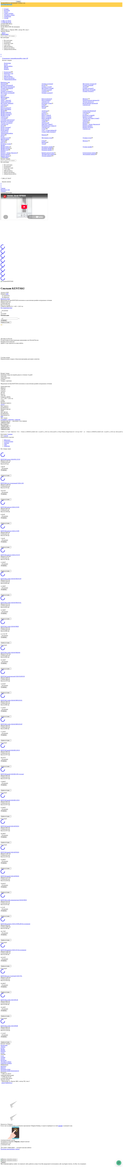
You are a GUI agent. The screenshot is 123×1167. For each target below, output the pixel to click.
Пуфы (43, 105)
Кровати (6, 69)
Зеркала (3, 135)
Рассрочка (7, 10)
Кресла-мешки (46, 100)
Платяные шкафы (47, 148)
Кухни (6, 64)
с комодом (17, 419)
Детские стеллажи (6, 123)
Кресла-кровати (6, 108)
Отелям (6, 18)
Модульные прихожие (8, 87)
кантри (6, 435)
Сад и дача (7, 75)
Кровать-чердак (88, 127)
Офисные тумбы (47, 124)
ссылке (60, 1125)
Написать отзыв (5, 299)
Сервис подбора (8, 13)
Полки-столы (5, 129)
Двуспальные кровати (89, 154)
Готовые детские (88, 88)
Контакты (3, 1066)
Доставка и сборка (9, 15)
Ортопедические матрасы (91, 100)
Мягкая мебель (8, 66)
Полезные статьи (5, 1069)
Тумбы (44, 121)
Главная (3, 188)
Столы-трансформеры (89, 111)
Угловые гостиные (47, 84)
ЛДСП (2, 404)
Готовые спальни (47, 93)
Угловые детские (88, 91)
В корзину (3, 320)
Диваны (3, 99)
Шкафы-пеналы (6, 114)
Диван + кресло (6, 100)
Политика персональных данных (10, 1149)
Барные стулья (87, 117)
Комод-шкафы (46, 118)
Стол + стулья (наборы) (49, 130)
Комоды (44, 114)
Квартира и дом (8, 73)
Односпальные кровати (89, 153)
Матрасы (85, 99)
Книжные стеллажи (7, 121)
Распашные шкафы (47, 147)
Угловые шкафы (87, 147)
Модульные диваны (7, 103)
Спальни (44, 91)
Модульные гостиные (7, 93)
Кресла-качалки (47, 99)
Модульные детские (89, 90)
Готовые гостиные (7, 91)
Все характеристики (6, 308)
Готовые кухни (47, 87)
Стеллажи (3, 118)
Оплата (6, 12)
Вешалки (44, 135)
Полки (2, 126)
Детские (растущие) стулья (91, 118)
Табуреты (85, 121)
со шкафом (4, 419)
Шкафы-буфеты (6, 112)
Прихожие (4, 84)
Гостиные (3, 90)
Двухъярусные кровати (48, 154)
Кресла (3, 106)
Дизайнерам (7, 16)
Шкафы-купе (5, 115)
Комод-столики (46, 117)
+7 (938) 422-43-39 (6, 22)
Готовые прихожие (7, 85)
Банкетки (44, 106)
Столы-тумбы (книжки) (49, 132)
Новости (3, 1067)
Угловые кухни (47, 90)
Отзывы (6, 9)
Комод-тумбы (46, 115)
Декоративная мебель (10, 79)
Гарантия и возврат (6, 1063)
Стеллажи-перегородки (8, 120)
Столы (43, 129)
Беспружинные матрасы (90, 103)
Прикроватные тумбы (49, 126)
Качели (3, 96)
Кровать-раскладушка (48, 153)
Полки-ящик (5, 130)
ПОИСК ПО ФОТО (6, 4)
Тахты (43, 108)
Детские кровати (46, 156)
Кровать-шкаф (87, 126)
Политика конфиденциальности (10, 1070)
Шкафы (6, 67)
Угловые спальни (88, 85)
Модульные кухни (47, 88)
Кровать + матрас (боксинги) (91, 124)
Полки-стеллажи (6, 127)
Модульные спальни (89, 84)
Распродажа (7, 63)
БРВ (7, 294)
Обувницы (45, 123)
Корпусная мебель (9, 78)
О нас (2, 1055)
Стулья (85, 114)
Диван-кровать (6, 102)
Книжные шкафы (47, 150)
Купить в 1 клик (5, 322)
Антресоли (45, 111)
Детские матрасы (88, 102)
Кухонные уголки (47, 103)
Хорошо (3, 1162)
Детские (85, 87)
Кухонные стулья (88, 115)
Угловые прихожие (7, 88)
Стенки (44, 112)
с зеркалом (11, 419)
